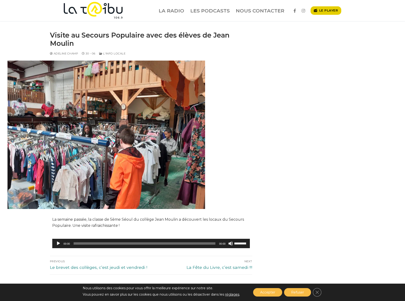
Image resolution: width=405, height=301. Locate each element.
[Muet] (230, 243)
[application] (151, 243)
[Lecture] (58, 243)
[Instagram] (303, 10)
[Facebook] (294, 10)
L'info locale (113, 53)
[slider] (241, 243)
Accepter (267, 292)
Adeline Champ (65, 53)
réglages (232, 294)
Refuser (297, 292)
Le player (328, 10)
